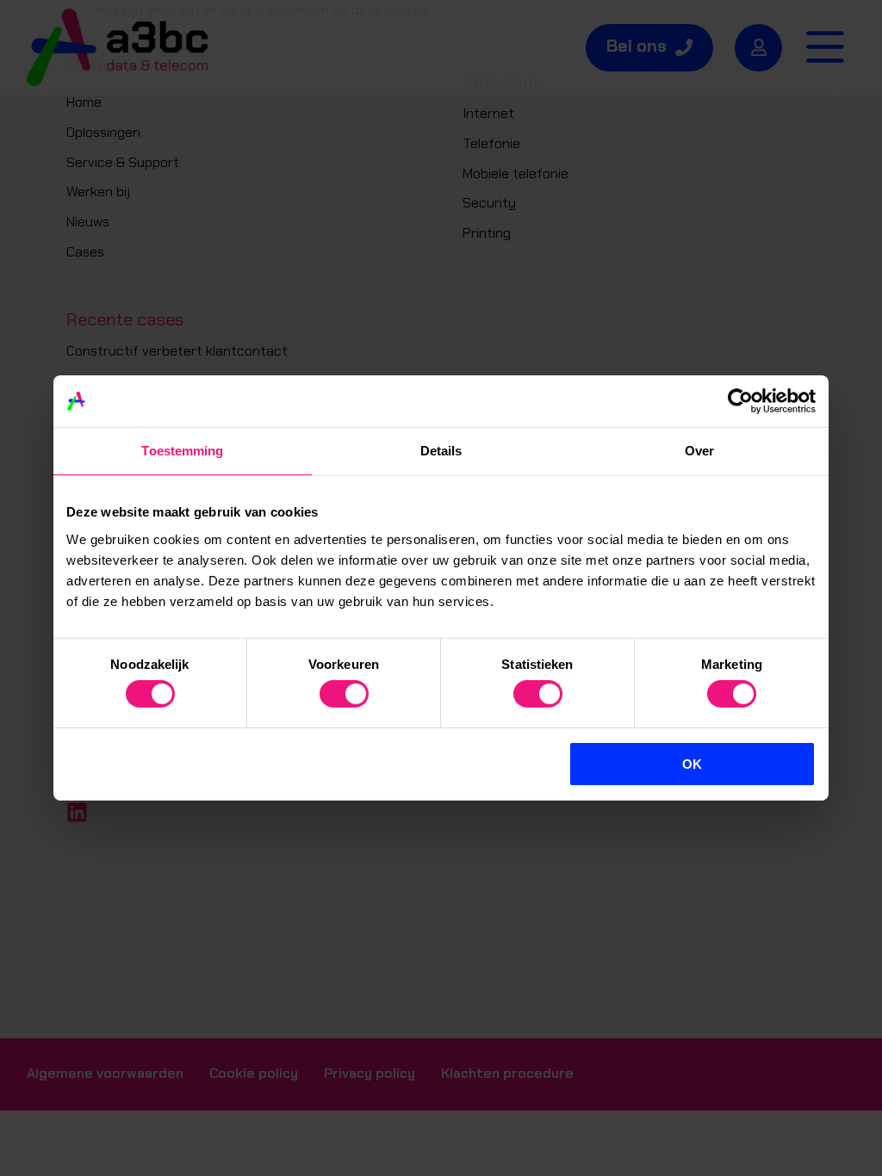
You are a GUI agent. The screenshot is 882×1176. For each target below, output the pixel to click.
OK (692, 764)
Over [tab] (699, 450)
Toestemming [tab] (182, 450)
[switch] (344, 694)
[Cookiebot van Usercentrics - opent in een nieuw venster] (740, 401)
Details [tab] (441, 450)
